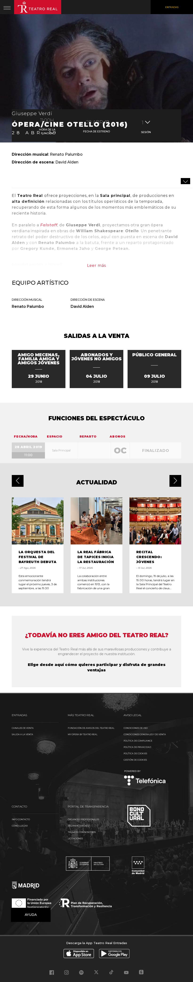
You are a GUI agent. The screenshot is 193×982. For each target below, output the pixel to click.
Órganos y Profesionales (83, 819)
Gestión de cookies (135, 760)
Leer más (96, 265)
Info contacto (21, 819)
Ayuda (31, 915)
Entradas (171, 7)
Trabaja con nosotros (82, 832)
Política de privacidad (137, 747)
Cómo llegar (20, 825)
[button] (18, 481)
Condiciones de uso (136, 728)
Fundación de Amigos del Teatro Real (91, 728)
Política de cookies (135, 753)
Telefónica (145, 778)
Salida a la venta (22, 734)
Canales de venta (23, 728)
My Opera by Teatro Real (82, 734)
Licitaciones (75, 838)
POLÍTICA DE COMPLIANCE (138, 740)
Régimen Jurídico (78, 825)
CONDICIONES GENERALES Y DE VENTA (145, 734)
